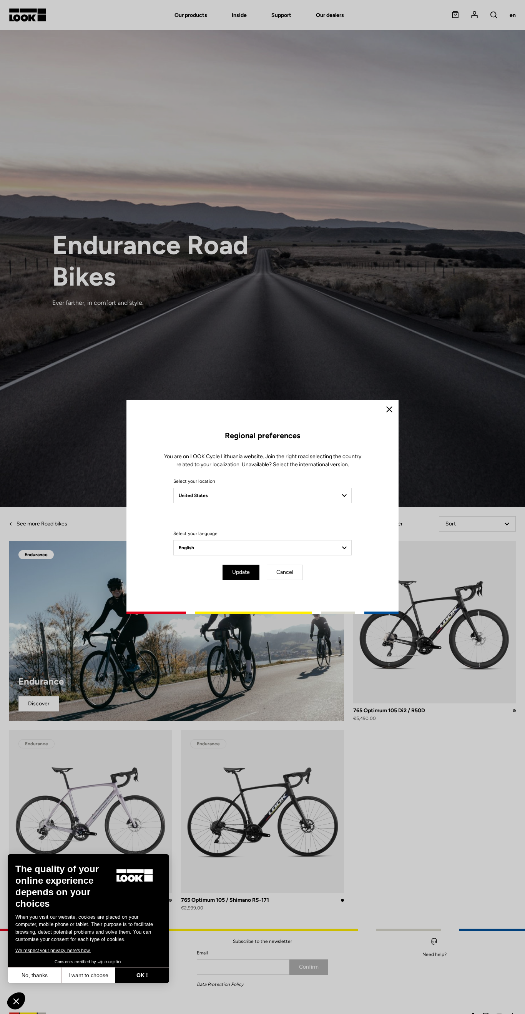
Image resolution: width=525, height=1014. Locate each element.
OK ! (142, 975)
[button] (16, 1001)
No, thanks (35, 975)
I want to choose (88, 975)
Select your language (195, 533)
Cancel (284, 572)
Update (241, 572)
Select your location (194, 481)
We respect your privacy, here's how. (53, 950)
